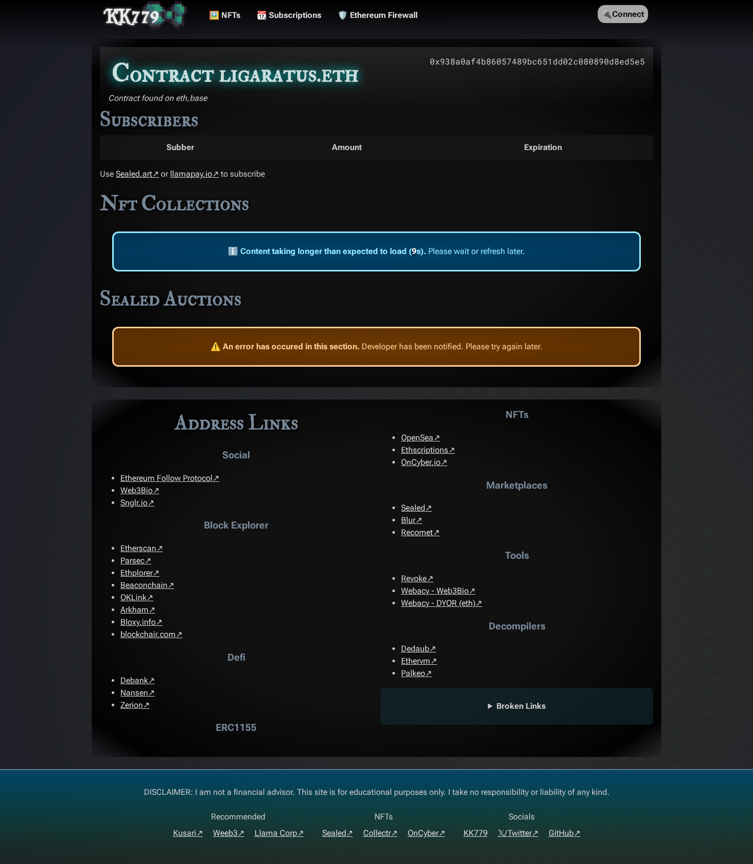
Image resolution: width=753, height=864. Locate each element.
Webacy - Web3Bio (435, 591)
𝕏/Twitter (515, 833)
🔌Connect (623, 14)
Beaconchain (144, 585)
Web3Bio (136, 490)
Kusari (184, 833)
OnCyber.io (421, 462)
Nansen (134, 693)
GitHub (561, 833)
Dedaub (415, 649)
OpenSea (417, 437)
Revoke (414, 578)
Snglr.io (134, 503)
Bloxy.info (138, 622)
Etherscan (138, 548)
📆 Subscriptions (289, 15)
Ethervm (415, 661)
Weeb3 (225, 833)
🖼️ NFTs (224, 15)
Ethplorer (136, 573)
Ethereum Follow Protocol (166, 478)
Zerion (131, 705)
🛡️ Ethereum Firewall (377, 15)
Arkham (134, 610)
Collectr (377, 833)
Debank (134, 680)
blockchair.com (148, 634)
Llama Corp (276, 833)
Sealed (413, 508)
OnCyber (423, 833)
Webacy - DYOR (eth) (438, 603)
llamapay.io (191, 174)
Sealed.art (134, 174)
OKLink (133, 597)
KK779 (133, 15)
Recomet (417, 532)
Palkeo (413, 673)
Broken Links (521, 706)
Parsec (132, 560)
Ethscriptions (424, 450)
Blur (408, 520)
